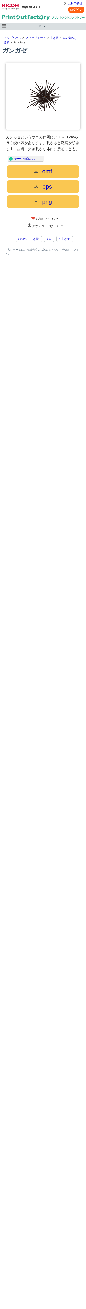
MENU (43, 26)
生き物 (54, 38)
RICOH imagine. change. (10, 7)
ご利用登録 (74, 3)
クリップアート (35, 38)
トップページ (13, 38)
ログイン (76, 9)
